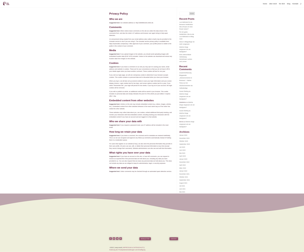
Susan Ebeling (183, 91)
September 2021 (184, 180)
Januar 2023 (183, 159)
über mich (273, 4)
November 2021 (184, 174)
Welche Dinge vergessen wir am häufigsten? (184, 49)
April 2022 (182, 165)
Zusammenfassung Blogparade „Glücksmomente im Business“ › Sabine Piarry (185, 78)
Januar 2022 (183, 171)
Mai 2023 (182, 153)
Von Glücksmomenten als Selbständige (186, 85)
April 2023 (182, 156)
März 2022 (182, 168)
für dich (282, 4)
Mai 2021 (182, 192)
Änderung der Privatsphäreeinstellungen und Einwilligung (127, 250)
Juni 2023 (182, 150)
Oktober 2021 (183, 177)
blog (288, 4)
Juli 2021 (182, 186)
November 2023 (184, 138)
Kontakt (295, 4)
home (265, 4)
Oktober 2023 (183, 141)
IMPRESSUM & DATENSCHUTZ (133, 247)
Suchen (192, 13)
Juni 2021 (182, 189)
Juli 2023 (182, 147)
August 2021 (183, 183)
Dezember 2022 (184, 162)
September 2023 (184, 144)
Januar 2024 (183, 135)
